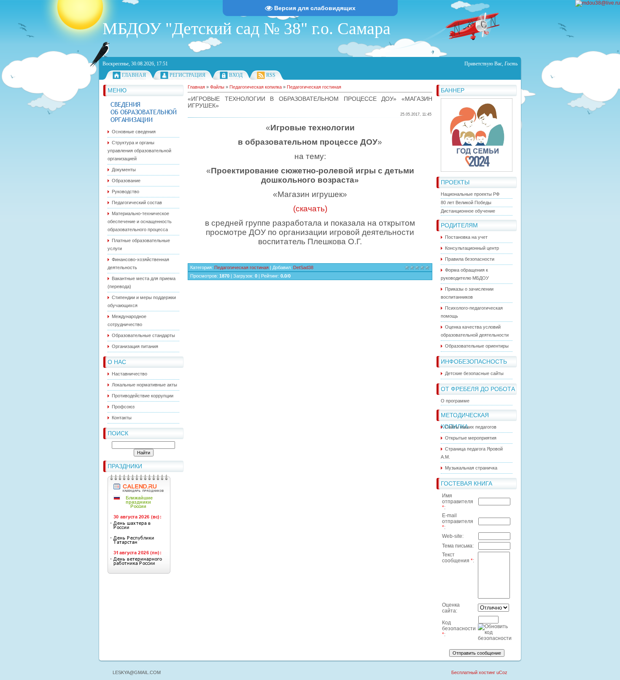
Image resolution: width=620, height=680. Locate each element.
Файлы (217, 86)
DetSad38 (303, 267)
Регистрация (187, 75)
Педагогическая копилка (255, 86)
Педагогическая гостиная (314, 86)
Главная (134, 75)
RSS (270, 75)
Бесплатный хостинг (473, 672)
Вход (236, 75)
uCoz (501, 672)
